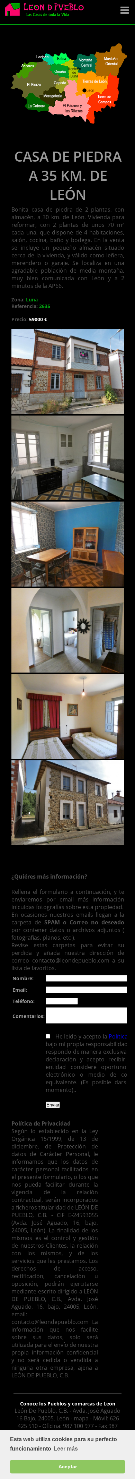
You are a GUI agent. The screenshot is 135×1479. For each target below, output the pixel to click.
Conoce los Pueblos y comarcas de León (67, 1403)
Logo (46, 12)
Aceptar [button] (67, 1466)
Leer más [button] (66, 1449)
